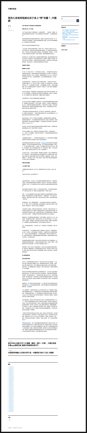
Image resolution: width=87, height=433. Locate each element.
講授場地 (27, 323)
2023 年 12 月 (11, 406)
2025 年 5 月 (11, 385)
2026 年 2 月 (11, 374)
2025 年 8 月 (11, 381)
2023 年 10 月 (11, 407)
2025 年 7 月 (11, 382)
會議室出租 (44, 143)
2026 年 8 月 (11, 366)
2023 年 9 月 (11, 409)
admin (9, 28)
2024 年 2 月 (11, 404)
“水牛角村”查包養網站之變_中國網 (68, 39)
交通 (51, 232)
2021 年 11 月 (11, 411)
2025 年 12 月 (11, 376)
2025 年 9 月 (11, 380)
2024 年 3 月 (11, 402)
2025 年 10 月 (11, 379)
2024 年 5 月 (11, 400)
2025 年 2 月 (11, 389)
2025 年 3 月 (11, 387)
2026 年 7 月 (11, 368)
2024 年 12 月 (11, 391)
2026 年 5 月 (11, 370)
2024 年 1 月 (11, 405)
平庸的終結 (12, 9)
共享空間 (31, 285)
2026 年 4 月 (11, 371)
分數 (9, 419)
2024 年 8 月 (11, 396)
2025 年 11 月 (11, 378)
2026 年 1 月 (11, 375)
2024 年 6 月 (11, 399)
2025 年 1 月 (11, 390)
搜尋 (62, 18)
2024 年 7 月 (11, 397)
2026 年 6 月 (11, 369)
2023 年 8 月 (11, 410)
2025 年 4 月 (11, 386)
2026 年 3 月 (11, 373)
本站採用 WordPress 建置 (17, 427)
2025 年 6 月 (11, 384)
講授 (32, 33)
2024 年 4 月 (11, 401)
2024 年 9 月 (11, 395)
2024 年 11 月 (11, 392)
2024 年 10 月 (11, 394)
